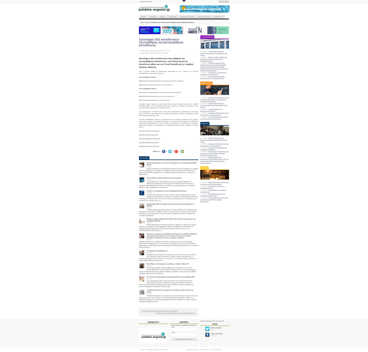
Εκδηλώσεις (172, 16)
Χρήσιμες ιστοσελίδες (187, 16)
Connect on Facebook (217, 333)
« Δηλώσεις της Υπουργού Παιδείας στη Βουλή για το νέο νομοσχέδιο (159, 311)
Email (173, 327)
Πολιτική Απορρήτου (216, 349)
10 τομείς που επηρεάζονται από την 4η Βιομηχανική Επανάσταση (167, 191)
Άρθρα (162, 16)
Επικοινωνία (219, 16)
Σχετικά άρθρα (144, 158)
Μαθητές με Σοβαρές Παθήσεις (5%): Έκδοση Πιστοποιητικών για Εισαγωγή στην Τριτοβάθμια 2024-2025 (213, 59)
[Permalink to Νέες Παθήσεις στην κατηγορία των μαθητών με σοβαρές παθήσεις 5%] (141, 265)
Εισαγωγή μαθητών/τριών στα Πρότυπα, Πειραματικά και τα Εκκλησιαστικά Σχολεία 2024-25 (213, 53)
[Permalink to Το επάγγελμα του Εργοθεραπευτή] (141, 252)
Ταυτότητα (153, 16)
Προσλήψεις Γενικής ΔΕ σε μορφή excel (149, 146)
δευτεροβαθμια (145, 52)
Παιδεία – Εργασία (153, 349)
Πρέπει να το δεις (206, 83)
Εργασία (147, 22)
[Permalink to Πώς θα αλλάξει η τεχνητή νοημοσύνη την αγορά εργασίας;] (141, 179)
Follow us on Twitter (216, 328)
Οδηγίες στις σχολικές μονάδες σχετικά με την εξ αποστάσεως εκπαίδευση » (175, 313)
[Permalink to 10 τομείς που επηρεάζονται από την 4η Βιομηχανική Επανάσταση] (141, 192)
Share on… (157, 151)
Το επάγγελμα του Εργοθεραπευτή (157, 251)
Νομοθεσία (204, 168)
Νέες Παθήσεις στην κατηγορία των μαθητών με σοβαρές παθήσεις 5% (168, 264)
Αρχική (143, 16)
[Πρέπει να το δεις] (214, 90)
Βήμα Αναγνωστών (204, 16)
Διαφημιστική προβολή (146, 1)
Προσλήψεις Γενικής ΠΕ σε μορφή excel (149, 131)
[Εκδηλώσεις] (214, 130)
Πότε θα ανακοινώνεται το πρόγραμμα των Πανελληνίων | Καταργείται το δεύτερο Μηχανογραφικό (214, 199)
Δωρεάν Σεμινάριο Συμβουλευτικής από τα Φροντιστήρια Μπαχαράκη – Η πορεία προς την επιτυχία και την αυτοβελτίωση (214, 99)
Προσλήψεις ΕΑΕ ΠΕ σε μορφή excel (148, 134)
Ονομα (173, 332)
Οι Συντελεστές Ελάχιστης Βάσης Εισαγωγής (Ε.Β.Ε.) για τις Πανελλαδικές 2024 (170, 277)
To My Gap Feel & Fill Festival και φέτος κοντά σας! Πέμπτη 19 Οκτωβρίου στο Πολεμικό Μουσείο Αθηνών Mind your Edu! (214, 153)
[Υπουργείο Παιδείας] (214, 44)
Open (184, 1)
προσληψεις (158, 52)
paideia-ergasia (144, 50)
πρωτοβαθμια (165, 52)
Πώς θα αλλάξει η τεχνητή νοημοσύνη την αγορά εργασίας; (164, 178)
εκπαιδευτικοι (152, 52)
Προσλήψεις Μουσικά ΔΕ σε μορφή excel (149, 138)
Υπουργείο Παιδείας (159, 50)
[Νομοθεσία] (214, 175)
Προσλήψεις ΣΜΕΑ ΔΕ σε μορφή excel (149, 142)
